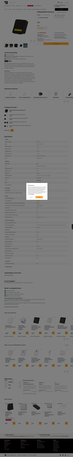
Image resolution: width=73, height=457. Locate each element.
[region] (37, 191)
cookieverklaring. (31, 194)
